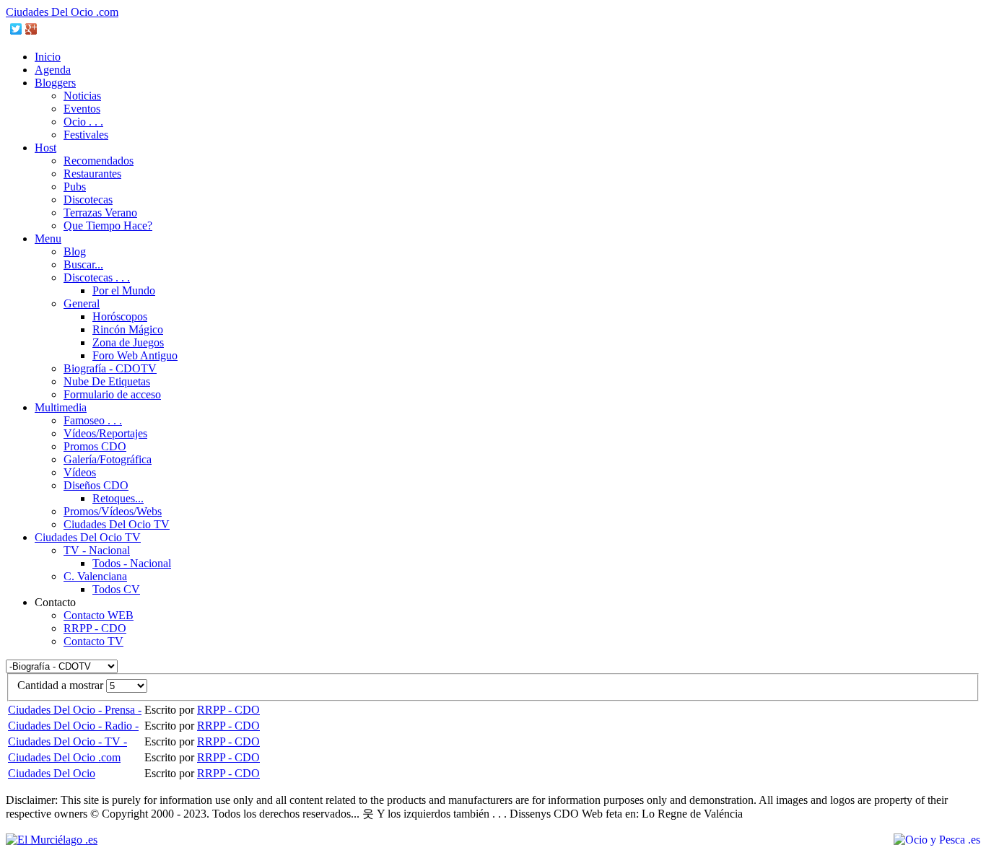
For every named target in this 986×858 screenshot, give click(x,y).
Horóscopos (119, 316)
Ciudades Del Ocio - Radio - (73, 725)
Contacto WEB (99, 615)
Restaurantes (92, 173)
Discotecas (88, 199)
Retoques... (118, 498)
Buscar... (83, 264)
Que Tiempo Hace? (108, 225)
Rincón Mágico (127, 329)
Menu (48, 238)
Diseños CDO (96, 485)
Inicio (48, 57)
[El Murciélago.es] (51, 839)
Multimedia (61, 407)
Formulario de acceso (112, 394)
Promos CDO (95, 446)
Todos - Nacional (131, 563)
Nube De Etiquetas (107, 381)
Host (45, 147)
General (82, 303)
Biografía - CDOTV (110, 368)
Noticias (82, 95)
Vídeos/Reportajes (105, 433)
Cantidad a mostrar (61, 685)
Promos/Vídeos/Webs (113, 511)
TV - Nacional (97, 550)
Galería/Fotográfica (108, 459)
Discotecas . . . (97, 277)
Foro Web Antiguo (135, 355)
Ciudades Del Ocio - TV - (67, 741)
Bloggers (55, 82)
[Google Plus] (31, 28)
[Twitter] (16, 28)
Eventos (82, 108)
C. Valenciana (95, 576)
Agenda (53, 70)
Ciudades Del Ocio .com (62, 12)
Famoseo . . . (93, 420)
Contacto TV (93, 641)
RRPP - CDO (95, 628)
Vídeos (80, 472)
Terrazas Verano (100, 212)
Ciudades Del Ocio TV (117, 524)
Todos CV (116, 589)
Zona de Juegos (128, 342)
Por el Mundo (123, 290)
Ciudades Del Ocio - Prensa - (74, 710)
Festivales (86, 134)
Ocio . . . (83, 121)
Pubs (75, 186)
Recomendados (99, 160)
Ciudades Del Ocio (51, 773)
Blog (75, 251)
